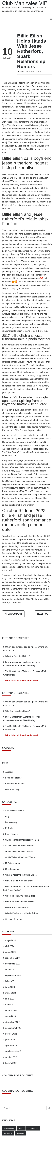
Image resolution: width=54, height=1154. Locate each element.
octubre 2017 (11, 1056)
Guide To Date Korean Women (19, 845)
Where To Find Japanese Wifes (20, 901)
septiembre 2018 (13, 1051)
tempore (20, 1133)
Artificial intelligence (14, 810)
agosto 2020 (11, 1045)
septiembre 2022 (13, 1027)
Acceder (9, 771)
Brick (21, 1128)
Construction (33, 1128)
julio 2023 (9, 981)
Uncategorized (36, 72)
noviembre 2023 (12, 963)
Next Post (43, 613)
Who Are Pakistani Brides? (17, 655)
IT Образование (13, 863)
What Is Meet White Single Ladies (21, 874)
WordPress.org (12, 789)
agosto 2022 (11, 1033)
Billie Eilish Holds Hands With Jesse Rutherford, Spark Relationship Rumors (31, 51)
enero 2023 (10, 1016)
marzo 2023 (10, 1004)
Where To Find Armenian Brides (20, 895)
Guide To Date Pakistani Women (20, 857)
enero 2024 (10, 951)
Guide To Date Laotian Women (19, 851)
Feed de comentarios (15, 783)
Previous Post (13, 613)
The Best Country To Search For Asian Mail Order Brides (24, 673)
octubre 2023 (11, 969)
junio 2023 (10, 986)
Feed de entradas (13, 777)
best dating (12, 438)
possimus (8, 1133)
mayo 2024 (10, 940)
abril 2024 (9, 946)
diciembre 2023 (12, 957)
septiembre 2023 (13, 975)
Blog (7, 816)
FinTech (9, 827)
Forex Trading (11, 833)
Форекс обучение (13, 918)
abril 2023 (9, 998)
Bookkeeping (11, 822)
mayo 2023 (10, 992)
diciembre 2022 (12, 1021)
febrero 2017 (11, 1062)
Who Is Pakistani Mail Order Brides (21, 913)
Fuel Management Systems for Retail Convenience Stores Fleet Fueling (21, 663)
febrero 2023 (11, 1010)
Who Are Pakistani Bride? (17, 907)
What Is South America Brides (19, 880)
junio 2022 (10, 1039)
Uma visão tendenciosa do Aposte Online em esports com (25, 648)
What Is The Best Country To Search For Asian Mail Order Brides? (26, 888)
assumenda (9, 1128)
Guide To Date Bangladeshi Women (22, 839)
